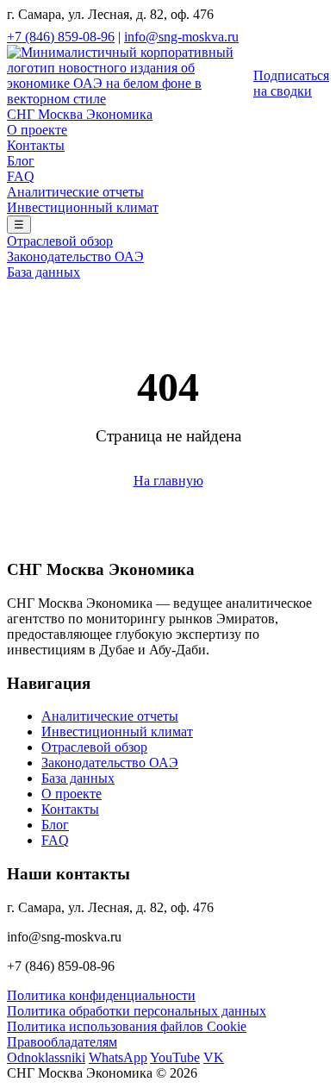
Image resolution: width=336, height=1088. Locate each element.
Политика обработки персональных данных (136, 1011)
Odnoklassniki (46, 1057)
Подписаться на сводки (291, 83)
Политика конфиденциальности (101, 995)
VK (213, 1057)
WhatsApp (118, 1057)
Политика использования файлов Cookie (126, 1026)
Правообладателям (62, 1042)
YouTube (175, 1057)
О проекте (37, 129)
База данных (43, 272)
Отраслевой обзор (60, 241)
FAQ (20, 176)
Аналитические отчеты (75, 191)
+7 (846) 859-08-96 (61, 36)
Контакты (36, 145)
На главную (168, 480)
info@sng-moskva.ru (181, 36)
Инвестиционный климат (83, 207)
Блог (20, 160)
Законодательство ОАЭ (75, 256)
